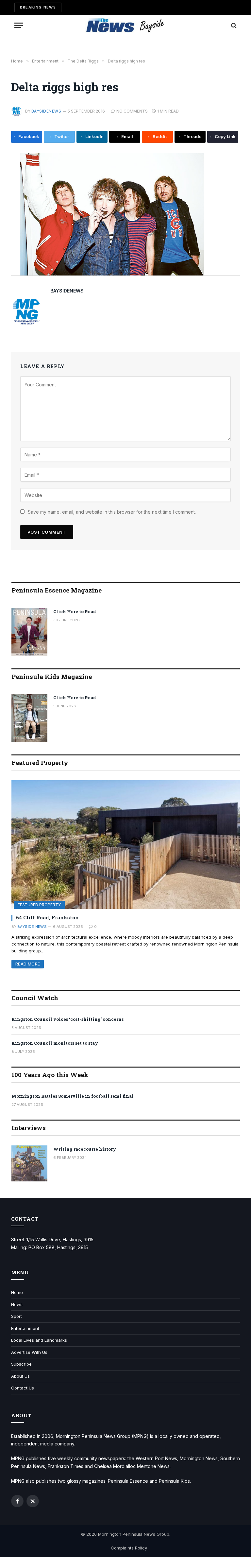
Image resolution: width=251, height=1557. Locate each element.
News (17, 1304)
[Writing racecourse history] (29, 1163)
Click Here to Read (74, 611)
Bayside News (32, 926)
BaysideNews (46, 111)
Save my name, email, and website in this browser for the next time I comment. (112, 512)
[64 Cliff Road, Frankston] (125, 844)
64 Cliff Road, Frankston (47, 917)
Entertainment (25, 1328)
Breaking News (38, 7)
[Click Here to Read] (29, 632)
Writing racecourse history (84, 1149)
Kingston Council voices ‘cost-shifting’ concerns (67, 1019)
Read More (27, 964)
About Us (20, 1376)
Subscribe (21, 1364)
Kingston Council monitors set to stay (54, 1043)
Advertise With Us (29, 1352)
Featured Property (39, 904)
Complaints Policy (129, 1547)
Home (17, 1292)
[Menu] (18, 25)
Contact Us (22, 1387)
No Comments (132, 111)
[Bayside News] (125, 25)
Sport (16, 1316)
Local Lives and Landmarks (39, 1340)
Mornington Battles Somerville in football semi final (72, 1096)
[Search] (233, 25)
